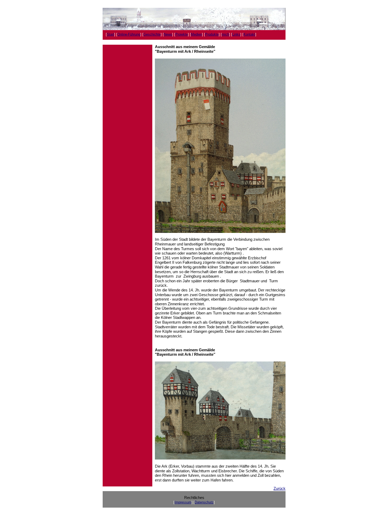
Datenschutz (204, 502)
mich (225, 34)
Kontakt (249, 34)
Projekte (181, 34)
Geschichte (152, 34)
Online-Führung (128, 34)
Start (110, 34)
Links (236, 34)
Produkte (212, 34)
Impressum (182, 502)
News (168, 34)
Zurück (280, 488)
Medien (196, 34)
